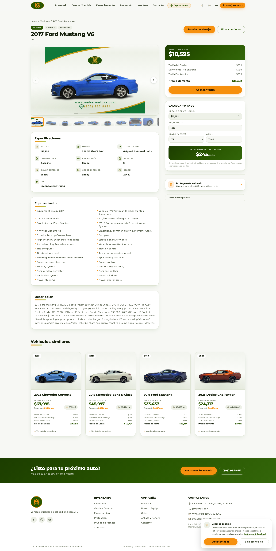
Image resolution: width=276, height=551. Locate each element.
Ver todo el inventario (198, 470)
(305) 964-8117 (232, 470)
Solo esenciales (254, 541)
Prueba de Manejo (199, 29)
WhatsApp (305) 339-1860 (206, 513)
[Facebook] (34, 520)
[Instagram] (42, 520)
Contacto (158, 5)
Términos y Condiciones (134, 546)
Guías (144, 513)
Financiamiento (105, 5)
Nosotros (143, 5)
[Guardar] (69, 358)
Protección (126, 5)
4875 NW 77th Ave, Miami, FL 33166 (212, 503)
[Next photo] (154, 80)
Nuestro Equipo (150, 508)
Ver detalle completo (46, 431)
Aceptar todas (220, 541)
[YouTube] (50, 520)
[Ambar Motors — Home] (37, 5)
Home (34, 21)
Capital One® (181, 5)
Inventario (61, 5)
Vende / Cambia (81, 5)
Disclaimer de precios (179, 198)
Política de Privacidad (159, 546)
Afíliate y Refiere (150, 517)
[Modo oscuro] (209, 5)
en (216, 5)
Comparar (99, 527)
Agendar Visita (205, 89)
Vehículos (45, 21)
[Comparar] (202, 5)
